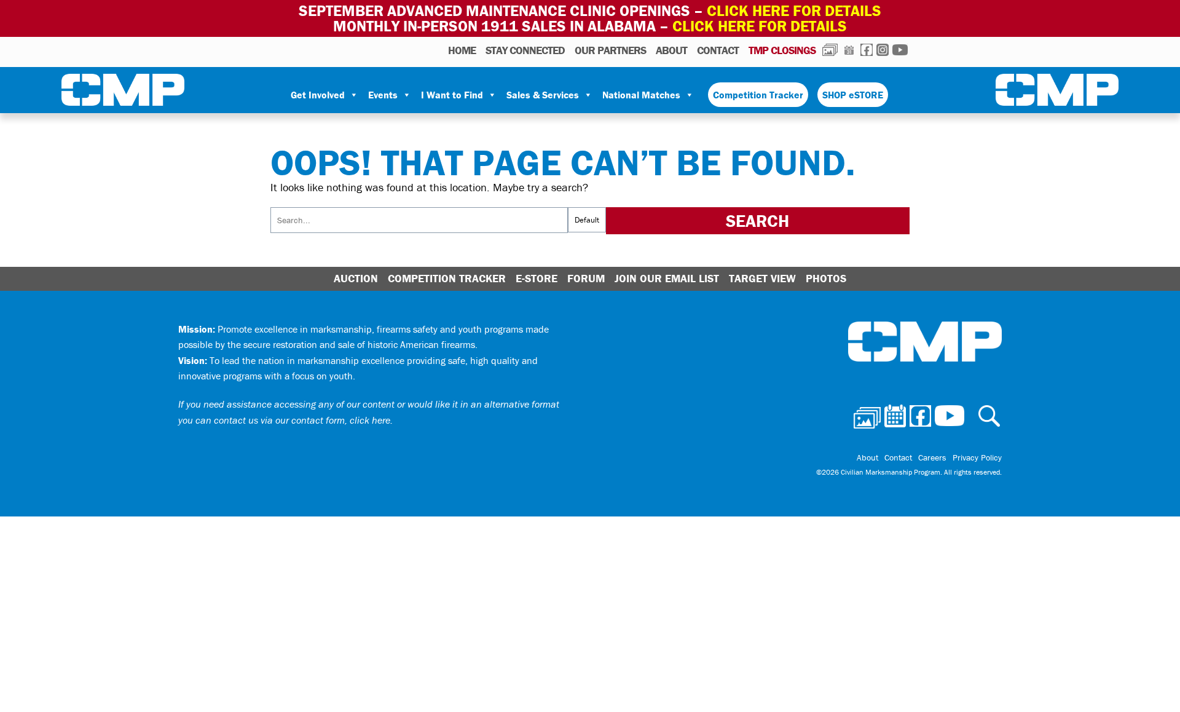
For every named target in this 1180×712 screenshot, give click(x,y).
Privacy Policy (977, 457)
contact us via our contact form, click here (302, 420)
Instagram (882, 50)
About (671, 50)
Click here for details (794, 10)
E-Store (536, 278)
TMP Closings (782, 50)
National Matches (641, 95)
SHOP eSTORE (852, 95)
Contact (718, 50)
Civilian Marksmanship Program (122, 92)
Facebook (866, 50)
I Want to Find (452, 95)
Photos (830, 50)
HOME (462, 50)
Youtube (900, 50)
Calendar (849, 50)
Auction (356, 278)
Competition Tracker (758, 95)
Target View (762, 278)
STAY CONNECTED (525, 50)
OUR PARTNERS (610, 50)
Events (383, 95)
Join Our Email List (667, 278)
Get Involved (318, 95)
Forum (586, 278)
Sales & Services (542, 95)
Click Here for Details (759, 26)
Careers (932, 457)
